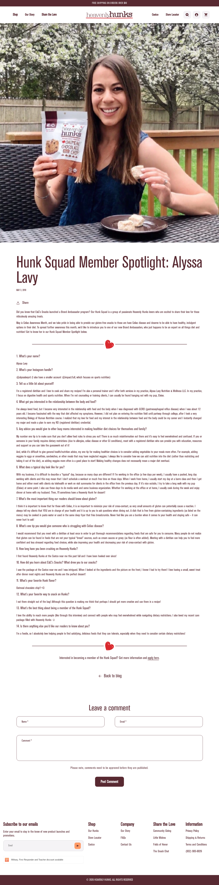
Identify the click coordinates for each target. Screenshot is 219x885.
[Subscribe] (77, 845)
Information (194, 824)
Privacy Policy (192, 831)
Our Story (125, 831)
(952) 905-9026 (194, 851)
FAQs (123, 837)
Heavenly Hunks (102, 880)
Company (127, 824)
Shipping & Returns (195, 837)
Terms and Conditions (196, 844)
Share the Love (164, 824)
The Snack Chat (161, 851)
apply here (153, 657)
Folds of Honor (160, 844)
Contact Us (126, 844)
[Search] (187, 15)
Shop (91, 824)
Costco (155, 14)
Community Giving (162, 831)
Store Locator (172, 14)
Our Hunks (93, 831)
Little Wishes (159, 837)
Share (25, 302)
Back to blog (113, 676)
